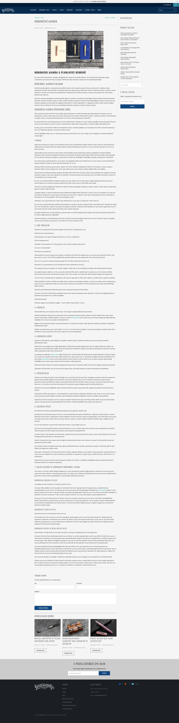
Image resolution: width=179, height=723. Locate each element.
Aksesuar (79, 10)
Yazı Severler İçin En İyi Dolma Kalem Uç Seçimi (130, 63)
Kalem (61, 10)
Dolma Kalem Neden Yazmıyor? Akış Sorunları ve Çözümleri (75, 641)
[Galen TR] (15, 10)
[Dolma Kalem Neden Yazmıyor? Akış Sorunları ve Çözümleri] (75, 628)
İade (63, 695)
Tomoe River (55, 354)
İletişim (87, 10)
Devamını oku (40, 650)
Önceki (107, 17)
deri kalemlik (102, 490)
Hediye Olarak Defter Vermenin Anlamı (130, 72)
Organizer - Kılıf (44, 10)
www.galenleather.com (101, 695)
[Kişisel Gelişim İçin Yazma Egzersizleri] (103, 628)
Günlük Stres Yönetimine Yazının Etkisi (128, 68)
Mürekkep (70, 10)
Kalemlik (33, 10)
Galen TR (41, 715)
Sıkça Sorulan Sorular (67, 698)
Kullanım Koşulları (67, 702)
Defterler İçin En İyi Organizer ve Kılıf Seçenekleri (130, 77)
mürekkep (45, 359)
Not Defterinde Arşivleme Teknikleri (128, 53)
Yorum (37, 591)
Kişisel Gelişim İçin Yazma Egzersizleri (128, 43)
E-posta (79, 583)
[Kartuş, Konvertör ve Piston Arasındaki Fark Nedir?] (47, 628)
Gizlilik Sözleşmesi (67, 709)
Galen (93, 10)
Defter (55, 10)
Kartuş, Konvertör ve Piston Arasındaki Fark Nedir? (47, 639)
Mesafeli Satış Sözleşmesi (69, 705)
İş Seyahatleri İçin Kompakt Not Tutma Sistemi (130, 48)
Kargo (64, 692)
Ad (35, 583)
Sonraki (113, 17)
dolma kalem (75, 317)
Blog (99, 10)
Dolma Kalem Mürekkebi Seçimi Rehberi (128, 58)
